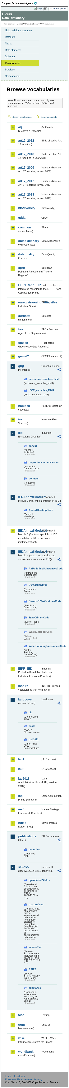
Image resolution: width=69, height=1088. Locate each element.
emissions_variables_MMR (34, 379)
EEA (20, 3)
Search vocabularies (22, 117)
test (21, 1015)
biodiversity (26, 208)
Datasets (10, 37)
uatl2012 (34, 739)
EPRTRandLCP (29, 285)
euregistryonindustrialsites (29, 302)
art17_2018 (26, 194)
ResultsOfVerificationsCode (34, 601)
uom (21, 1024)
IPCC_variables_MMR (34, 390)
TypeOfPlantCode (34, 617)
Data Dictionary (32, 24)
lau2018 (24, 778)
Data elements (13, 50)
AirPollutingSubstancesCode (34, 568)
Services (10, 69)
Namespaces (12, 76)
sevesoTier (34, 947)
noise (22, 822)
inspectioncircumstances (34, 462)
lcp (20, 795)
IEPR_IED (25, 668)
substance (34, 987)
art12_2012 (26, 140)
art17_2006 (26, 167)
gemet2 (23, 356)
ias (20, 419)
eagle (32, 726)
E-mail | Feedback (15, 1076)
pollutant (34, 478)
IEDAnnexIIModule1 (29, 497)
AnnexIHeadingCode (34, 510)
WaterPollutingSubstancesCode (34, 646)
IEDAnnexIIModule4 (29, 551)
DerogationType (34, 584)
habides (24, 405)
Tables (8, 43)
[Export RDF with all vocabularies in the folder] (59, 370)
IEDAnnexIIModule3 (29, 530)
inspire (23, 686)
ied (20, 432)
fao (20, 329)
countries (34, 849)
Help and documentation (18, 30)
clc (30, 712)
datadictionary (28, 240)
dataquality (26, 254)
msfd (21, 809)
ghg (21, 366)
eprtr (21, 267)
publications (27, 836)
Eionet (20, 24)
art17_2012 (26, 181)
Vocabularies (12, 63)
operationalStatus (34, 880)
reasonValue (34, 904)
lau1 (21, 759)
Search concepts (49, 117)
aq (20, 127)
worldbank (26, 1051)
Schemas (10, 56)
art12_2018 (26, 154)
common (24, 227)
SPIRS (32, 969)
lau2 (21, 769)
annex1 (33, 446)
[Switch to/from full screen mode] (46, 8)
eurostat (24, 315)
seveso (23, 867)
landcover (25, 699)
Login (39, 8)
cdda (21, 217)
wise (21, 1038)
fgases (23, 342)
